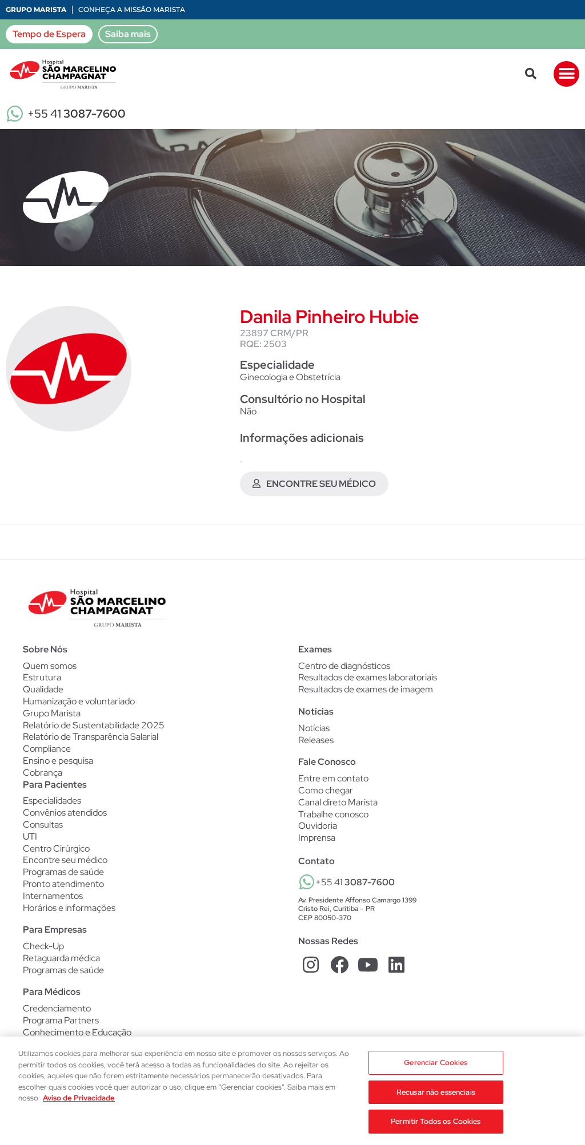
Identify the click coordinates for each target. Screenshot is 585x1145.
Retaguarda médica (61, 958)
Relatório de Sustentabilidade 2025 (94, 725)
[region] (292, 1091)
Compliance (47, 749)
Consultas (43, 824)
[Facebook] (339, 964)
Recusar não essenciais (435, 1092)
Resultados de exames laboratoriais (367, 677)
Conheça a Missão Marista (131, 9)
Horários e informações (69, 908)
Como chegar (325, 790)
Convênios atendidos (65, 813)
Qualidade (43, 689)
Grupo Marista (36, 9)
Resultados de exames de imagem (365, 689)
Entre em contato (333, 778)
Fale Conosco (327, 762)
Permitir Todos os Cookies (435, 1121)
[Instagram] (311, 964)
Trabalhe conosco (333, 814)
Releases (316, 740)
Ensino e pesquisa (58, 761)
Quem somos (50, 666)
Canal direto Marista (338, 802)
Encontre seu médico (65, 860)
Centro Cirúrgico (56, 848)
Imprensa (316, 838)
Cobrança (42, 773)
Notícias (314, 728)
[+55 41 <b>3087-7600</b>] (306, 881)
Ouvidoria (317, 826)
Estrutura (42, 677)
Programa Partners (61, 1020)
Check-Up (43, 946)
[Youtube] (368, 964)
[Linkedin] (396, 964)
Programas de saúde (63, 872)
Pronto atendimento (63, 884)
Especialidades (52, 801)
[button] (530, 73)
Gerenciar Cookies (435, 1062)
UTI (30, 836)
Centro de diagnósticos (344, 666)
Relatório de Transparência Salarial (90, 737)
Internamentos (53, 896)
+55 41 (76, 113)
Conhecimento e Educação (77, 1032)
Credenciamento (57, 1008)
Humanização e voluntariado (79, 701)
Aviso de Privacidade (79, 1098)
